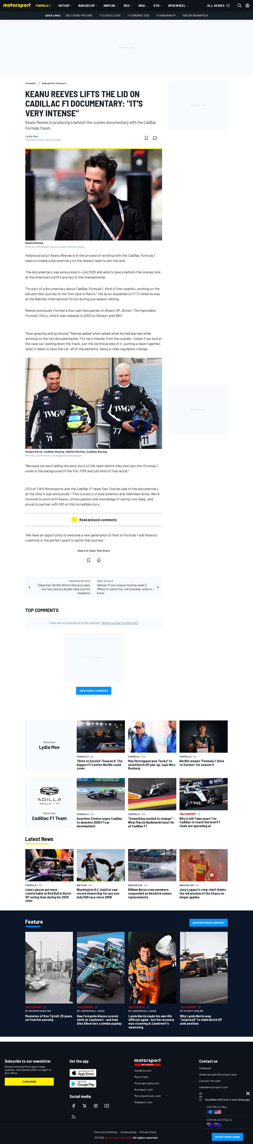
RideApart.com (143, 1102)
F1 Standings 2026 (138, 15)
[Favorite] (146, 138)
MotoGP (64, 5)
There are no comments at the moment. (94, 623)
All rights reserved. (145, 1137)
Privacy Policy (148, 1132)
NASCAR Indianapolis (195, 15)
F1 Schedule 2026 (110, 15)
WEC (127, 5)
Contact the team (210, 1080)
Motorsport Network (118, 1137)
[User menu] (247, 6)
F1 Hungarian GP (166, 15)
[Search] (240, 6)
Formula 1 (43, 5)
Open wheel (177, 5)
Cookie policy (128, 1132)
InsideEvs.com (142, 1070)
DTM (156, 5)
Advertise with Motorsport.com (218, 1074)
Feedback (205, 1068)
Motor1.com (141, 1076)
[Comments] (156, 138)
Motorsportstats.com (147, 1095)
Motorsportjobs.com (146, 1083)
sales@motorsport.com (213, 1087)
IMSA (142, 5)
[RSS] (73, 1117)
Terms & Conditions (105, 1132)
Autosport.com (143, 1089)
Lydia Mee (31, 136)
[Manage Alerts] (99, 560)
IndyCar (109, 5)
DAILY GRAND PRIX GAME (79, 15)
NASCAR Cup (86, 5)
